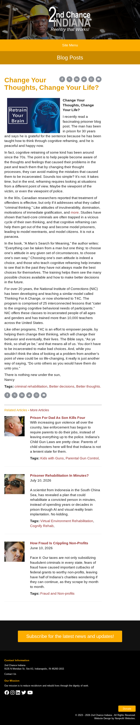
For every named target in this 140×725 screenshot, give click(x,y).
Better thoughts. (88, 386)
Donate (127, 708)
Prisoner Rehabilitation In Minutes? (59, 475)
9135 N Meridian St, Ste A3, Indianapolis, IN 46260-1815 (34, 668)
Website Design (103, 718)
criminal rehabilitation (31, 386)
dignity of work (80, 685)
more (75, 212)
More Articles (39, 410)
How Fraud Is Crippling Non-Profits (59, 543)
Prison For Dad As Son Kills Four (57, 418)
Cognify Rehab (42, 526)
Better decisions (61, 386)
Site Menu (70, 45)
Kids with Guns (52, 458)
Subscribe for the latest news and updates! (70, 636)
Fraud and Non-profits (57, 593)
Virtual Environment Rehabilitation (66, 521)
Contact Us (10, 674)
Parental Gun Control (82, 458)
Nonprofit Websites (125, 718)
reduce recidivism (32, 685)
